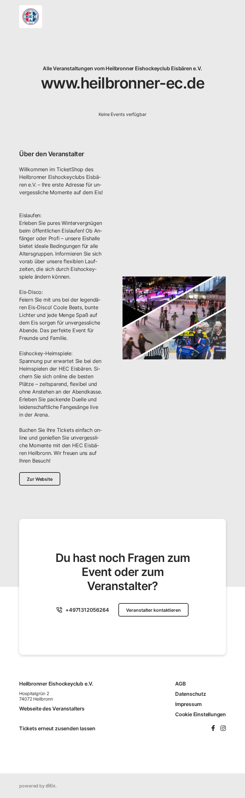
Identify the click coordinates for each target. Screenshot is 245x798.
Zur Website (40, 479)
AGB (180, 683)
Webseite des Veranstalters (52, 708)
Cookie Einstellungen (200, 714)
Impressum (188, 704)
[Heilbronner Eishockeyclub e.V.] (30, 16)
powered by (32, 785)
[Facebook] (213, 728)
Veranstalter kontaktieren (153, 610)
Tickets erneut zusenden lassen (57, 728)
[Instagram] (223, 728)
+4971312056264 (87, 610)
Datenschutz (190, 694)
